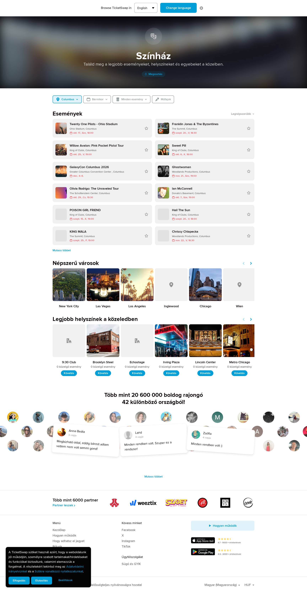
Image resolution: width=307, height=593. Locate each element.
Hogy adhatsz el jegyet (68, 541)
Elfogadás (19, 580)
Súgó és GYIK (131, 564)
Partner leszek (63, 505)
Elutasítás (41, 580)
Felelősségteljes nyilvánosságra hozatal (114, 585)
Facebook (128, 530)
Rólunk (57, 546)
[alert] (48, 567)
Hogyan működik (64, 535)
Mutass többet (62, 250)
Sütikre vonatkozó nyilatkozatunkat (59, 571)
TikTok (126, 546)
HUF (247, 585)
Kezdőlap (59, 530)
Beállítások (65, 580)
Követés (69, 373)
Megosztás (155, 74)
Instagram (128, 541)
